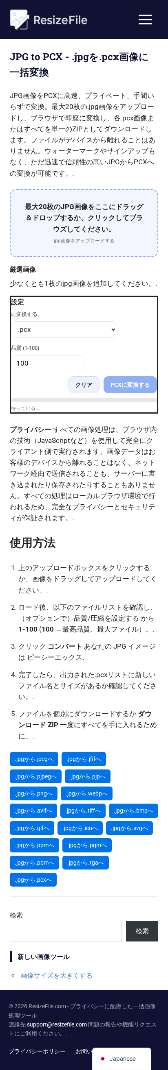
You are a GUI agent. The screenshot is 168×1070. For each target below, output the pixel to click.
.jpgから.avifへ (33, 810)
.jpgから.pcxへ (33, 879)
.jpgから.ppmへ (34, 845)
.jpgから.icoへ (80, 828)
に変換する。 (27, 314)
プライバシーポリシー (37, 1051)
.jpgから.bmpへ (133, 810)
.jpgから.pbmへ (34, 862)
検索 (16, 915)
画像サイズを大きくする (57, 975)
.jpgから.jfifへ (83, 759)
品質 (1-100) (25, 348)
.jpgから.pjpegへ (36, 776)
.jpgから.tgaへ (85, 862)
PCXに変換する (130, 384)
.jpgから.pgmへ (87, 845)
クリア (84, 384)
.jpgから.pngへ (34, 793)
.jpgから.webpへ (87, 793)
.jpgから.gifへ (32, 828)
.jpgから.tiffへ (83, 810)
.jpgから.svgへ (129, 828)
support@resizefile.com (57, 1024)
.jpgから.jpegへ (34, 759)
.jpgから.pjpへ (88, 776)
